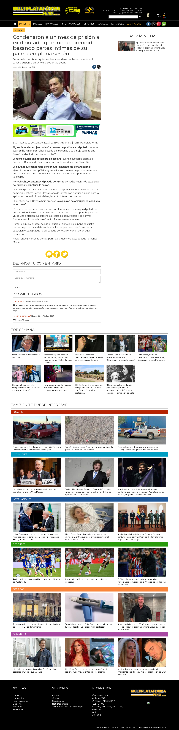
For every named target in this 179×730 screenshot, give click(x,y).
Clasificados (134, 24)
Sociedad (103, 24)
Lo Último (24, 24)
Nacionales (51, 24)
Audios (55, 695)
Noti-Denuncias (60, 704)
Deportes (89, 24)
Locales (37, 24)
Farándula (117, 24)
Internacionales (70, 24)
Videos (55, 698)
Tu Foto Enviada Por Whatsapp (67, 706)
